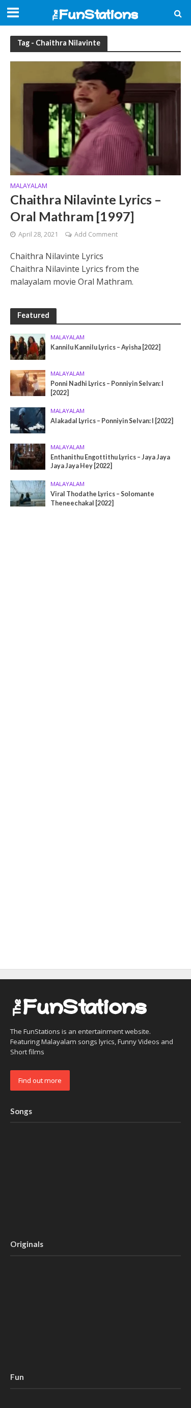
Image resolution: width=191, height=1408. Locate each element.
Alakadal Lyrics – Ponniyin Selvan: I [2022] (111, 421)
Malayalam (28, 186)
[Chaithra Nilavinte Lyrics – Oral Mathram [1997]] (95, 117)
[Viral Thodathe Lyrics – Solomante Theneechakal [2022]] (27, 492)
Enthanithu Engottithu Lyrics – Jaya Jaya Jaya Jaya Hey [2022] (110, 461)
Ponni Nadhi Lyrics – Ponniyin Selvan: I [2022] (106, 388)
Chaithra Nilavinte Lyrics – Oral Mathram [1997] (85, 207)
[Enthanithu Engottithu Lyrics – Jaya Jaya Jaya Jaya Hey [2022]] (27, 455)
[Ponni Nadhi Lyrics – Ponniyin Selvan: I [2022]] (27, 382)
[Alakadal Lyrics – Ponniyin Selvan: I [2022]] (27, 419)
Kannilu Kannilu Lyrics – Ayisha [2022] (105, 347)
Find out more (40, 1080)
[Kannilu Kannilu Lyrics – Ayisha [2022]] (27, 346)
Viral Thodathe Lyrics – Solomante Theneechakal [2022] (102, 498)
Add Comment (96, 234)
